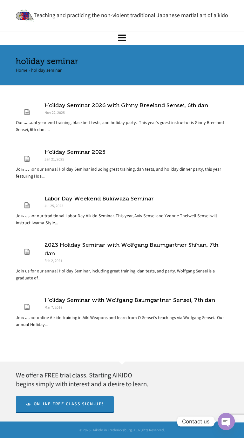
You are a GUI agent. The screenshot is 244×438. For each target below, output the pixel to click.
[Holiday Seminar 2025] (27, 159)
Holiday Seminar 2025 (74, 152)
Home (21, 70)
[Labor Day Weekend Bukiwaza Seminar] (27, 205)
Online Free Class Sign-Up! (69, 404)
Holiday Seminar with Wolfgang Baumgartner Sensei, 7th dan (129, 300)
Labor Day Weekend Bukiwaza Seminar (99, 198)
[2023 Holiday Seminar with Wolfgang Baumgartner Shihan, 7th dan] (27, 252)
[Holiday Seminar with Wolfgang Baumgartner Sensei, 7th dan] (27, 307)
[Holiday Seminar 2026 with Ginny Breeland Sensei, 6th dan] (27, 112)
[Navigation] (122, 38)
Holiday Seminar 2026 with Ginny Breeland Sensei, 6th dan (126, 105)
